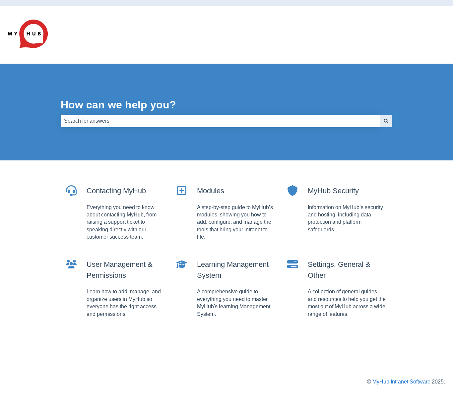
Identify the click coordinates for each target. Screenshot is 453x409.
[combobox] (220, 121)
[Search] (386, 121)
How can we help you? (118, 105)
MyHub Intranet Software (401, 381)
